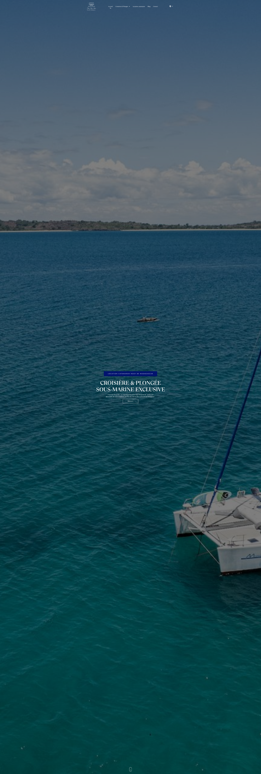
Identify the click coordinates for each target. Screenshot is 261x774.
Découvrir (130, 401)
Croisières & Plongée (121, 6)
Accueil (110, 6)
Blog (149, 6)
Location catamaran (139, 6)
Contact (155, 6)
